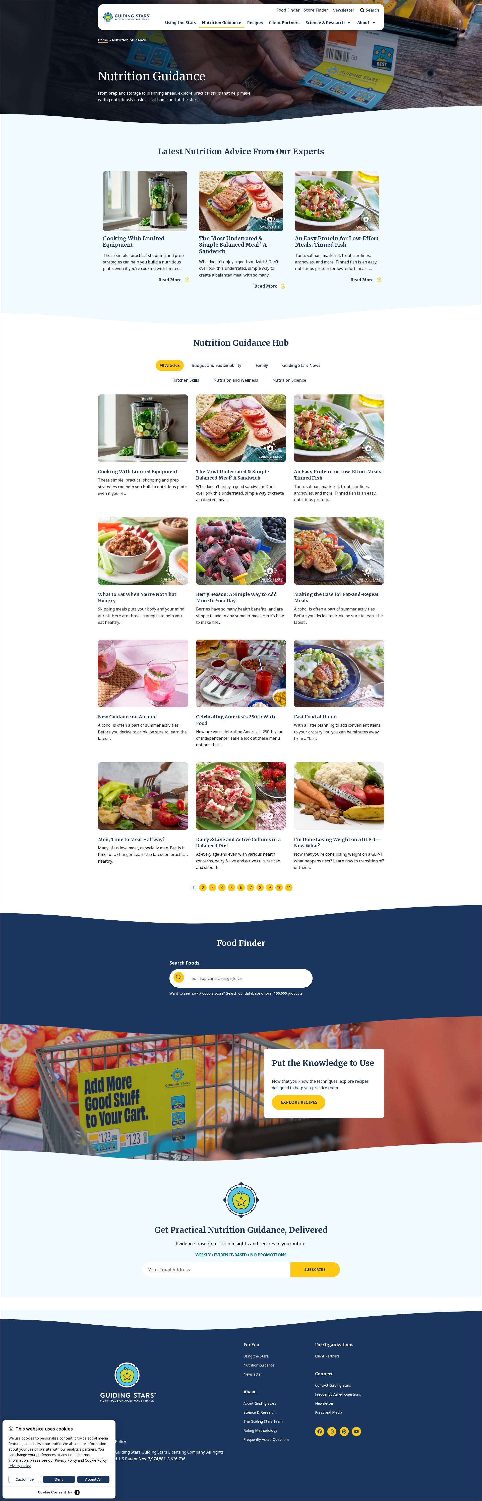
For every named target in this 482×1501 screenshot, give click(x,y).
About (363, 22)
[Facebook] (319, 1431)
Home (103, 40)
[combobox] (241, 978)
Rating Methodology (260, 1430)
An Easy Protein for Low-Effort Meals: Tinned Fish (337, 241)
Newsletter (253, 1374)
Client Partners (284, 22)
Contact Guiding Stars (333, 1385)
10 (279, 887)
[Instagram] (331, 1431)
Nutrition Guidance (221, 22)
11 (288, 887)
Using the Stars (180, 22)
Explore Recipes (298, 1102)
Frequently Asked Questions (266, 1439)
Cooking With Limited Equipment (133, 241)
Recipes (255, 22)
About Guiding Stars (260, 1403)
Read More (170, 279)
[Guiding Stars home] (126, 17)
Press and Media (328, 1412)
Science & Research (325, 22)
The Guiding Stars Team (263, 1421)
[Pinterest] (344, 1431)
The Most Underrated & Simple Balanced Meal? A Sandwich (233, 244)
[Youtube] (356, 1431)
